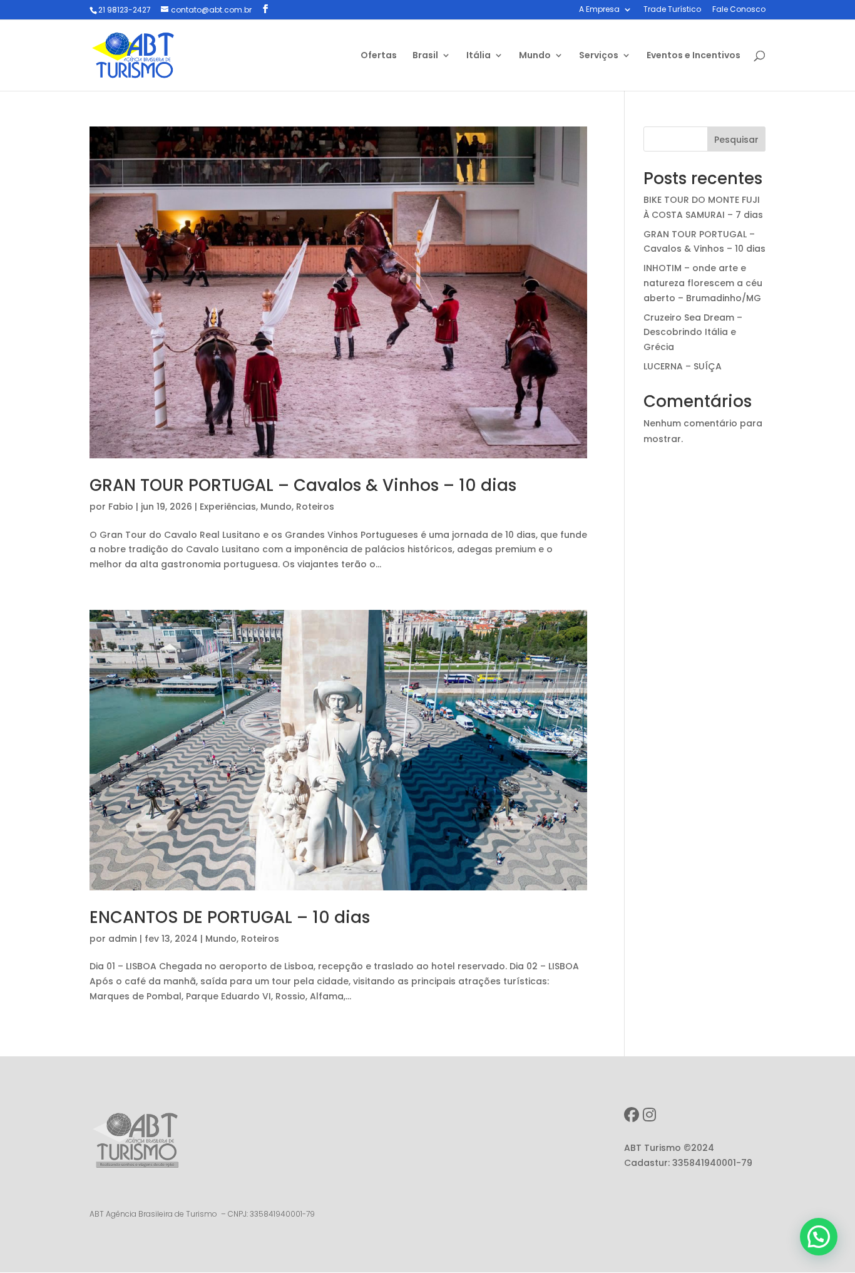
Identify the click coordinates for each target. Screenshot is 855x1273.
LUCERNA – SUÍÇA (682, 366)
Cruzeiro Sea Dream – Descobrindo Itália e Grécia (692, 332)
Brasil (425, 56)
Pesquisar (736, 139)
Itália (478, 56)
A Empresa (599, 10)
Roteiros (315, 506)
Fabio (120, 506)
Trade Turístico (672, 10)
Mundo (535, 56)
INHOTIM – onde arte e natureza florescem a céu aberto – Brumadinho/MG (702, 283)
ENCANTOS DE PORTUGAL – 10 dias (230, 917)
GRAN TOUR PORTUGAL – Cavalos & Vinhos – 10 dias (303, 485)
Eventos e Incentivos (693, 56)
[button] (818, 1236)
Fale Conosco (738, 10)
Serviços (598, 56)
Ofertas (379, 56)
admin (122, 938)
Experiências (228, 506)
